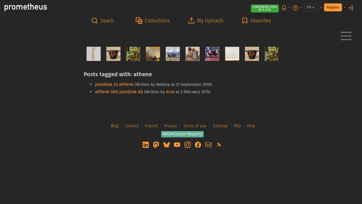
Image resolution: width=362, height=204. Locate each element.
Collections (157, 21)
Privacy (170, 126)
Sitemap (220, 126)
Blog (114, 126)
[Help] (295, 7)
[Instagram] (188, 144)
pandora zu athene (114, 84)
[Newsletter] (209, 144)
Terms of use (194, 126)
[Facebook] (198, 144)
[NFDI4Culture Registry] (182, 134)
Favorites (261, 21)
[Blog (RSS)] (218, 144)
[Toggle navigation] (346, 36)
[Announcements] (284, 7)
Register (333, 7)
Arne (170, 92)
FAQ (237, 126)
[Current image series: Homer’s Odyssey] (190, 54)
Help (251, 126)
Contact (132, 126)
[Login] (351, 7)
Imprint (151, 126)
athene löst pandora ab (119, 91)
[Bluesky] (167, 144)
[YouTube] (178, 144)
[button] (104, 21)
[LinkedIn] (146, 144)
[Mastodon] (157, 144)
